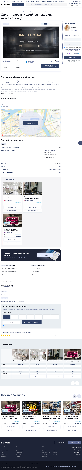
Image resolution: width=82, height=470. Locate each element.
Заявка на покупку (61, 442)
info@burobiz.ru (77, 452)
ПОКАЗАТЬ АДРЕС (30, 123)
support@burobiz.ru (77, 455)
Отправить (72, 57)
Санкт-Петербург (75, 5)
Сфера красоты (15, 11)
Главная (2, 11)
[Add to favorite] (20, 183)
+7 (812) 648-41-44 (75, 3)
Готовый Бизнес (8, 11)
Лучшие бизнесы (13, 395)
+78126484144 (21, 257)
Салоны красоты (22, 11)
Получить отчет (44, 255)
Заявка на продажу (75, 442)
